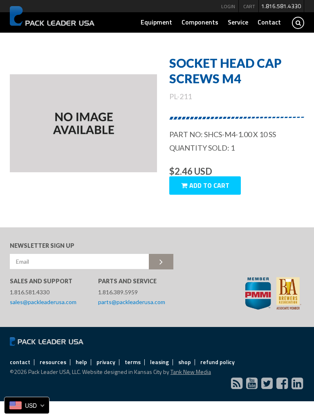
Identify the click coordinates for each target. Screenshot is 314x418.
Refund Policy (217, 362)
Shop (184, 362)
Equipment (156, 22)
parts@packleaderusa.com (131, 301)
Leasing (159, 362)
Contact (269, 22)
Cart (249, 6)
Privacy (105, 362)
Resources (53, 362)
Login (228, 6)
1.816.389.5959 (118, 292)
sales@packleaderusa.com (43, 301)
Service (238, 22)
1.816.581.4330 (281, 6)
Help (81, 362)
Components (200, 22)
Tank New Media (190, 371)
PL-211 (180, 96)
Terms (133, 362)
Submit (161, 261)
